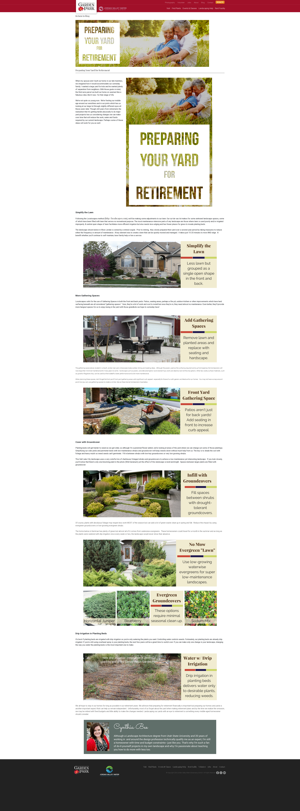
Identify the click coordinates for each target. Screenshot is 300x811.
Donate (220, 2)
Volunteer (181, 3)
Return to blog (82, 16)
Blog (203, 3)
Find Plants (152, 767)
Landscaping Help (179, 767)
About (196, 3)
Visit (168, 8)
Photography (170, 3)
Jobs (189, 3)
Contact (210, 3)
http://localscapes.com (116, 218)
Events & (190, 8)
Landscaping (206, 8)
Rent (220, 8)
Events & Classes (164, 767)
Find (176, 8)
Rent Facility (192, 767)
